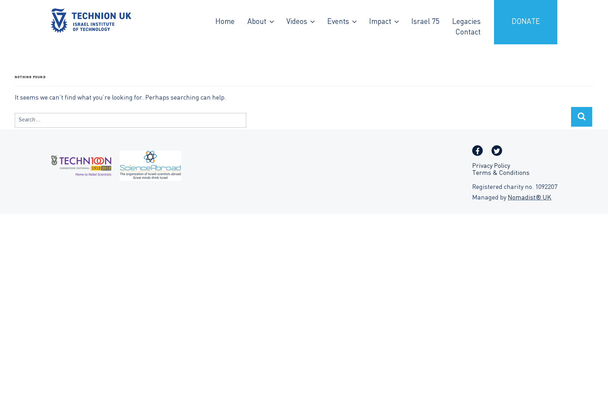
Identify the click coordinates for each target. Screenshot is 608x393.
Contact (468, 32)
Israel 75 (425, 22)
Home (225, 22)
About (256, 22)
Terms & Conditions (501, 173)
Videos (296, 22)
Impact (380, 22)
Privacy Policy (491, 166)
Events (338, 22)
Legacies (466, 22)
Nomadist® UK (529, 198)
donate (526, 22)
